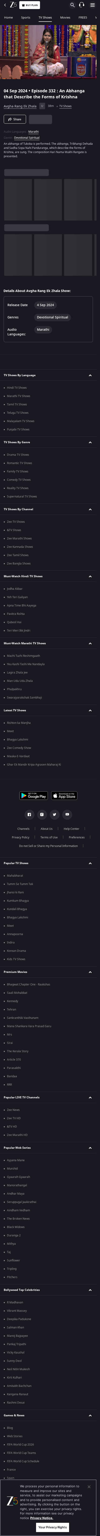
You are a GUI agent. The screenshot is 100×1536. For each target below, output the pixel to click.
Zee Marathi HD (17, 1135)
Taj (9, 1252)
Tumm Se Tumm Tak (20, 884)
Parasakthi (14, 1068)
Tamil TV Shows (17, 404)
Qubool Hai (14, 622)
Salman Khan (15, 1327)
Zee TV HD (14, 1118)
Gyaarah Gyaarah (18, 1177)
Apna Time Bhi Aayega (21, 605)
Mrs (9, 1035)
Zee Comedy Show (19, 748)
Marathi (33, 132)
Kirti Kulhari (14, 1378)
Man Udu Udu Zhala (20, 681)
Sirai (10, 1043)
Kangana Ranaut (17, 1394)
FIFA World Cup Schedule (23, 1461)
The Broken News (18, 1219)
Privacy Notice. (41, 1518)
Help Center (71, 829)
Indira (11, 942)
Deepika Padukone (19, 1319)
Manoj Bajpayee (17, 1336)
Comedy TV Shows (19, 480)
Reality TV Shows (18, 488)
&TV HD (12, 1127)
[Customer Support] (81, 5)
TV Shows (45, 17)
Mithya (11, 1244)
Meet (10, 731)
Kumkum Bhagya (18, 901)
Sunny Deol (14, 1361)
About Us (47, 829)
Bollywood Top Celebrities (22, 1290)
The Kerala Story (17, 1051)
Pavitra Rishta (16, 614)
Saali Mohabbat (17, 993)
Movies (65, 17)
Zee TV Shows (16, 522)
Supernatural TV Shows (22, 496)
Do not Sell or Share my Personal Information (48, 846)
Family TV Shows (17, 471)
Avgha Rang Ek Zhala (20, 106)
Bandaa (12, 1076)
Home (8, 17)
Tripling (12, 1269)
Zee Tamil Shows (18, 555)
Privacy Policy (20, 837)
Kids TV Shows (16, 959)
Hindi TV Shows (17, 388)
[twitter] (55, 815)
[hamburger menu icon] (92, 5)
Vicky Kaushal (15, 1352)
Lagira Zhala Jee (17, 672)
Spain (10, 1478)
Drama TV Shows (18, 455)
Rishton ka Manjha (19, 723)
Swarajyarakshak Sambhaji (24, 698)
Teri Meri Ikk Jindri (18, 631)
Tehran (11, 1009)
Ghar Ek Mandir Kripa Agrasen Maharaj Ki (34, 765)
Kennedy (12, 1001)
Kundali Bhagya (17, 909)
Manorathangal (17, 1185)
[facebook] (29, 815)
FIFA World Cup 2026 (20, 1445)
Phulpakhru (14, 689)
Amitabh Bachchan (19, 1386)
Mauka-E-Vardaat (18, 756)
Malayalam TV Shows (20, 421)
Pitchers (12, 1277)
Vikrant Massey (17, 1311)
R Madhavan (15, 1302)
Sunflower (13, 1260)
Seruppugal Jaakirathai (21, 1202)
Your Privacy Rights (52, 1527)
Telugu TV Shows (18, 413)
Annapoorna (15, 934)
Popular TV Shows (16, 863)
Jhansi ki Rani (15, 892)
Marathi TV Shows (18, 396)
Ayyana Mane (16, 1160)
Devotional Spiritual (27, 138)
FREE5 (83, 17)
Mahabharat (15, 876)
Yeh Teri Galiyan (17, 597)
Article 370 (14, 1060)
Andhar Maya (15, 1194)
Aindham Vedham (18, 1210)
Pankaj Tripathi (16, 1344)
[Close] (89, 1487)
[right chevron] (9, 200)
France (11, 1470)
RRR (9, 1085)
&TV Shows (14, 530)
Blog (10, 1428)
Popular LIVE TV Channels (22, 1097)
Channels (23, 829)
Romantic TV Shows (19, 463)
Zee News (13, 1110)
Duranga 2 (14, 1235)
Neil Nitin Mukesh (18, 1369)
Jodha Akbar (15, 589)
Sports (25, 17)
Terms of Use (49, 837)
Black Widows (16, 1227)
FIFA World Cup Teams (21, 1453)
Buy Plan (32, 5)
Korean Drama (16, 951)
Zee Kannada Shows (20, 547)
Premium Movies (15, 972)
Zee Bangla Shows (19, 563)
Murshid (12, 1169)
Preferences (77, 837)
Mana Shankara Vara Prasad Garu (29, 1026)
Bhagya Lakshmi (17, 740)
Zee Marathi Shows (19, 538)
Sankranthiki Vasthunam (22, 1018)
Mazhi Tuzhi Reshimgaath (23, 656)
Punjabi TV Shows (18, 429)
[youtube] (67, 815)
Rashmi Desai (16, 1403)
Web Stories (15, 1436)
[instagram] (42, 815)
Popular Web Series (17, 1147)
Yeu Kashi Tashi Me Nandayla (26, 664)
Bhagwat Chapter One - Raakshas (28, 984)
